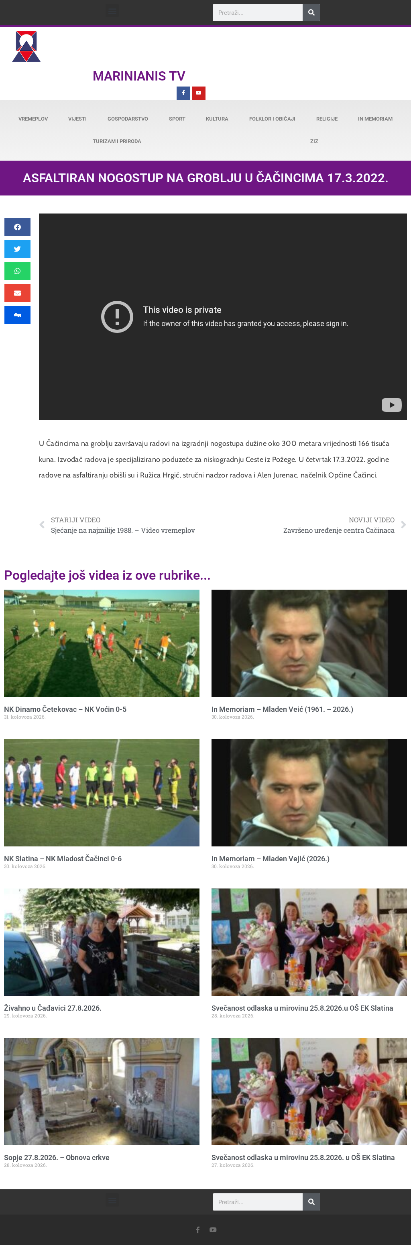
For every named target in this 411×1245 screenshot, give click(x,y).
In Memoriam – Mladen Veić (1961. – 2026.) (282, 709)
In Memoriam (375, 119)
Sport (177, 119)
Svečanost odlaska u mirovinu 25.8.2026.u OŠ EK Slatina (302, 1008)
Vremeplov (33, 119)
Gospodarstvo (128, 119)
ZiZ (314, 141)
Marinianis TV (139, 76)
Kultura (217, 119)
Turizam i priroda (117, 141)
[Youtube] (199, 93)
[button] (112, 10)
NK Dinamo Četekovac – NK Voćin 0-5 (65, 709)
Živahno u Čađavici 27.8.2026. (53, 1008)
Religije (327, 119)
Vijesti (77, 119)
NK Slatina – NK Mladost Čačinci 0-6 (63, 858)
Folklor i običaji (272, 119)
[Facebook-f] (183, 93)
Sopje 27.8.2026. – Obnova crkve (57, 1157)
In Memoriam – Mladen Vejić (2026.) (271, 858)
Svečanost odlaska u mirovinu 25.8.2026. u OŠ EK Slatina (303, 1157)
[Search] (311, 12)
